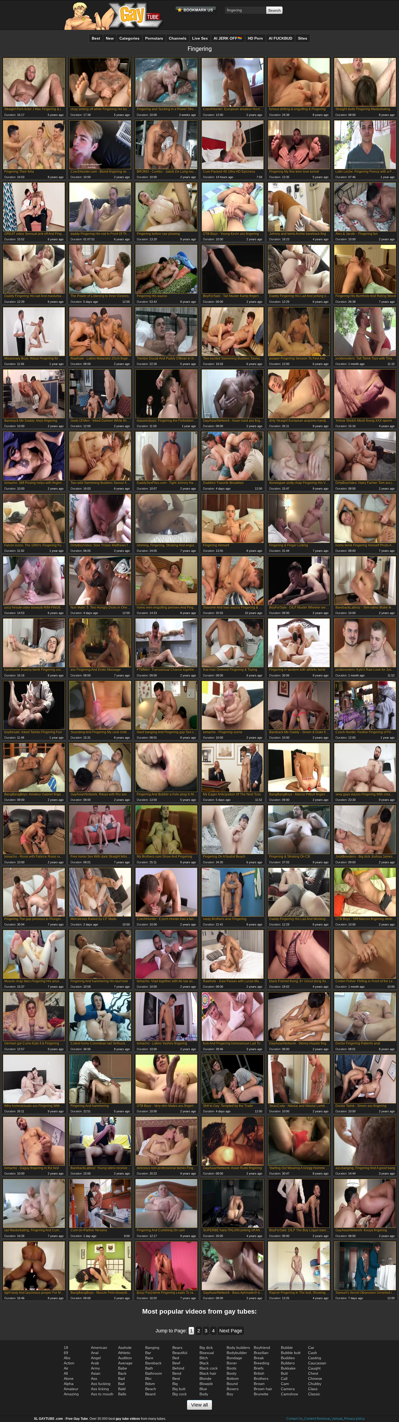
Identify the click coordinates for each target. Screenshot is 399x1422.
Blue (203, 1389)
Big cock (179, 1394)
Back (122, 1373)
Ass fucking (100, 1384)
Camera (288, 1389)
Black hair (207, 1373)
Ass (94, 1378)
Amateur (71, 1389)
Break (259, 1358)
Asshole (125, 1347)
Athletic (124, 1353)
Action (69, 1363)
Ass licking (100, 1389)
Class (313, 1389)
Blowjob (206, 1384)
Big (175, 1384)
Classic (314, 1394)
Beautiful (179, 1353)
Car (311, 1347)
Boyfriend (262, 1347)
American (99, 1347)
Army (95, 1368)
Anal (95, 1353)
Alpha (69, 1384)
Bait (121, 1384)
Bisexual (206, 1353)
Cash (312, 1353)
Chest (313, 1373)
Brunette (261, 1394)
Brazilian (261, 1353)
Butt (284, 1373)
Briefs (259, 1368)
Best (176, 1378)
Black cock (208, 1368)
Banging (152, 1347)
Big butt (178, 1389)
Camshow (289, 1394)
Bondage (234, 1358)
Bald (122, 1389)
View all (199, 1405)
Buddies (288, 1358)
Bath (149, 1368)
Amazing (71, 1394)
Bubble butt (290, 1353)
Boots (231, 1368)
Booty (231, 1373)
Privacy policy (354, 1419)
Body (203, 1394)
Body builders (238, 1347)
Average (125, 1363)
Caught (314, 1368)
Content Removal (317, 1419)
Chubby (314, 1384)
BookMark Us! (196, 10)
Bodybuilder (237, 1353)
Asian (95, 1373)
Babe (122, 1368)
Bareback (153, 1363)
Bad (121, 1378)
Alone (69, 1378)
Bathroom (153, 1373)
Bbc (148, 1378)
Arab (95, 1363)
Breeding (261, 1363)
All (66, 1373)
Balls (122, 1394)
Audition (125, 1358)
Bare (149, 1358)
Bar (148, 1353)
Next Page (230, 1330)
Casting (314, 1358)
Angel (96, 1358)
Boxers (233, 1389)
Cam (285, 1384)
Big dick (206, 1347)
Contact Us (294, 1419)
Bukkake (288, 1368)
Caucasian (317, 1363)
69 (66, 1353)
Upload (337, 1419)
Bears (177, 1347)
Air (66, 1368)
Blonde (205, 1378)
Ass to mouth (102, 1394)
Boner (232, 1363)
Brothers (261, 1378)
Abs (67, 1358)
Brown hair (263, 1389)
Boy (230, 1394)
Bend (176, 1373)
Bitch (203, 1358)
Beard (150, 1394)
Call (284, 1378)
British (259, 1373)
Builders (288, 1363)
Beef (176, 1363)
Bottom (233, 1378)
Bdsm (150, 1384)
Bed (175, 1358)
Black (204, 1363)
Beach (150, 1389)
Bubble (287, 1347)
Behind (178, 1368)
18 (66, 1347)
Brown (259, 1384)
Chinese (315, 1378)
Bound (232, 1384)
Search (274, 10)
